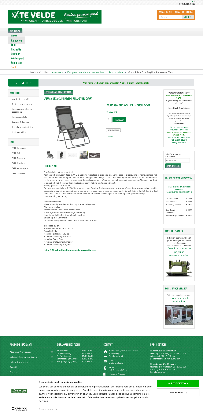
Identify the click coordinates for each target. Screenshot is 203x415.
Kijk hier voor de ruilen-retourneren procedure (179, 128)
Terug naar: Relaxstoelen (58, 92)
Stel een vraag (113, 130)
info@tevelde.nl (179, 142)
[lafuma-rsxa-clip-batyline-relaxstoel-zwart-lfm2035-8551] (50, 159)
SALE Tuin (16, 153)
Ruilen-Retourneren (19, 362)
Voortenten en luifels (21, 99)
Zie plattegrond (116, 356)
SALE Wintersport (20, 168)
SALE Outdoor (18, 163)
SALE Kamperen (19, 148)
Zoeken (187, 17)
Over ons (14, 372)
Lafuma (109, 136)
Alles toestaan (178, 383)
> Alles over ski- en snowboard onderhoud (179, 188)
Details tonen (46, 409)
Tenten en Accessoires (22, 104)
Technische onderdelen (22, 127)
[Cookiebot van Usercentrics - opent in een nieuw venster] (19, 409)
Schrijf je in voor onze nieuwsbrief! (174, 155)
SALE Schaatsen (19, 173)
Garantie (14, 367)
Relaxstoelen (116, 72)
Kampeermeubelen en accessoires (85, 72)
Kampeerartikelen (20, 117)
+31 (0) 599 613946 (118, 369)
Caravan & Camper (20, 122)
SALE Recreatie (18, 158)
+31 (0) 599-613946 (179, 140)
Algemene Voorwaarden (20, 352)
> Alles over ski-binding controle (179, 192)
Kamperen (57, 72)
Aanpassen (177, 392)
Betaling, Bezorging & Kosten (23, 357)
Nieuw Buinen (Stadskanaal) (179, 137)
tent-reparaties (19, 132)
